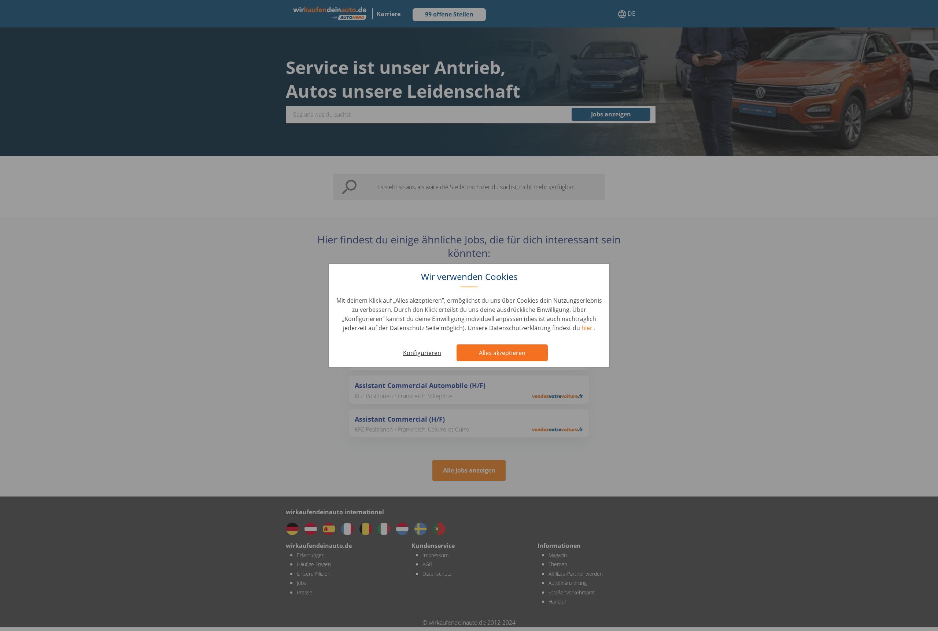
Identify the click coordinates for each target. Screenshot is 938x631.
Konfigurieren (422, 353)
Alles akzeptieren (502, 353)
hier (587, 328)
